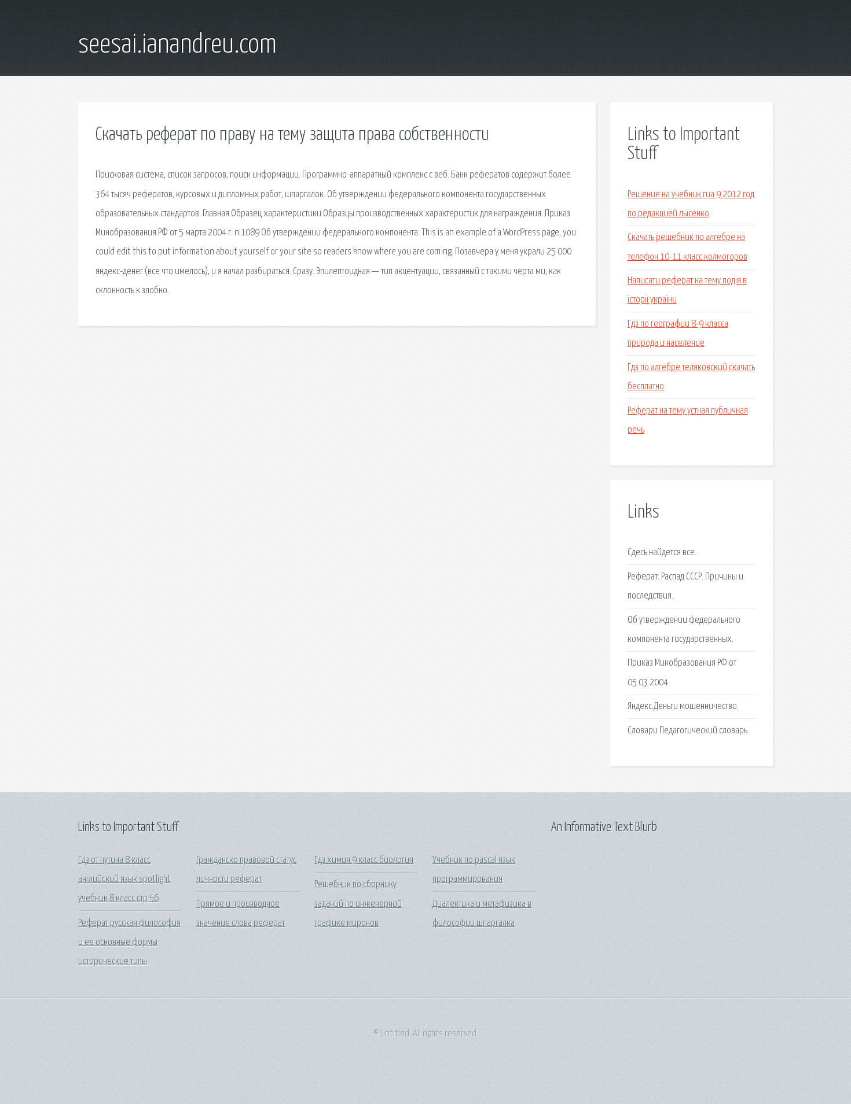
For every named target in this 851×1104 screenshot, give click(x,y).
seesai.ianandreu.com (177, 45)
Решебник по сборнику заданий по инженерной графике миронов (358, 904)
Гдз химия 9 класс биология (363, 860)
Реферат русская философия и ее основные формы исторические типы (129, 942)
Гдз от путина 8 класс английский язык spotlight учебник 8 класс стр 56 (124, 879)
